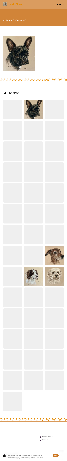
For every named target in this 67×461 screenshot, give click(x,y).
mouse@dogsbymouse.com (47, 436)
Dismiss (55, 455)
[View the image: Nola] (54, 172)
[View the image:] (12, 109)
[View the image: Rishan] (33, 193)
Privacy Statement (32, 458)
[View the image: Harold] (33, 213)
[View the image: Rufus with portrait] (12, 380)
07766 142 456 (45, 439)
